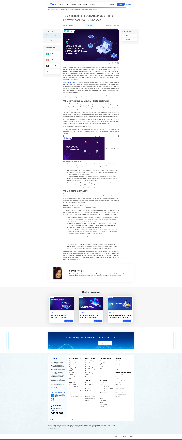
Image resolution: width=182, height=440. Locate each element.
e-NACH (71, 375)
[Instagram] (112, 63)
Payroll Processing (90, 369)
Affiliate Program (104, 384)
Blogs (56, 9)
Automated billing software (70, 82)
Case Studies (103, 400)
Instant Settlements (74, 377)
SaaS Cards (103, 371)
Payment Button (73, 365)
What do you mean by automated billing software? (52, 35)
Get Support (112, 4)
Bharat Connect (103, 392)
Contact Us (118, 367)
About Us (117, 361)
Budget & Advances (74, 384)
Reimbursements (73, 388)
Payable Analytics (89, 377)
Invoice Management (90, 367)
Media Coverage (119, 365)
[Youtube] (54, 413)
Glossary (102, 406)
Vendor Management (90, 373)
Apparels (87, 386)
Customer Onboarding (121, 379)
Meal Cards (102, 365)
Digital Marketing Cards (105, 369)
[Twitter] (60, 413)
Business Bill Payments (91, 361)
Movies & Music (89, 384)
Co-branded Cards (104, 386)
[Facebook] (115, 63)
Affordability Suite (73, 379)
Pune (131, 436)
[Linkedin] (52, 413)
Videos (101, 402)
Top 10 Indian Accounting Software (79, 205)
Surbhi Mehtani (69, 25)
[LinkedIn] (109, 63)
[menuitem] (63, 4)
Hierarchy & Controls (74, 386)
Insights (71, 394)
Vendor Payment (89, 363)
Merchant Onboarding (121, 377)
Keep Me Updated (105, 343)
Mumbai (124, 436)
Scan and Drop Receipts (75, 390)
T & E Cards (103, 373)
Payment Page (72, 367)
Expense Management (121, 394)
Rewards (117, 396)
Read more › (68, 321)
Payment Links (72, 363)
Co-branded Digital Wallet (106, 388)
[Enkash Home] (53, 4)
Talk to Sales (128, 4)
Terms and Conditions (120, 381)
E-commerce (88, 383)
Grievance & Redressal (121, 375)
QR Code (71, 371)
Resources (51, 9)
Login (120, 4)
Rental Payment (89, 365)
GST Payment (88, 375)
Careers (117, 363)
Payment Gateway (73, 361)
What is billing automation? (52, 40)
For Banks (102, 383)
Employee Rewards (90, 396)
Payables (53, 312)
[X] (118, 63)
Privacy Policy (118, 383)
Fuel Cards (102, 367)
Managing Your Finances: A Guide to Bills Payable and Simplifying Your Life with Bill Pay (120, 317)
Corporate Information (121, 369)
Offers (87, 400)
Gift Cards (102, 377)
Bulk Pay (87, 371)
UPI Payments (72, 369)
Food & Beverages (90, 388)
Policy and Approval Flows (76, 396)
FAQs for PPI (118, 384)
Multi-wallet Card (104, 361)
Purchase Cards (104, 375)
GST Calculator (103, 404)
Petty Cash (72, 392)
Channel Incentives (90, 398)
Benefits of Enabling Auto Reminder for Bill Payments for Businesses (60, 317)
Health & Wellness (89, 390)
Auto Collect (72, 373)
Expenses (82, 312)
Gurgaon (116, 436)
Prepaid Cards (103, 363)
